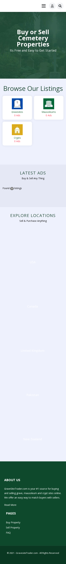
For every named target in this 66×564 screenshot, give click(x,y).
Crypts (17, 139)
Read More (10, 504)
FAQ (8, 532)
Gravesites (17, 113)
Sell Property (13, 527)
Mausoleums (49, 113)
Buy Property (13, 522)
